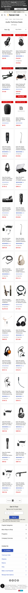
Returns (4, 563)
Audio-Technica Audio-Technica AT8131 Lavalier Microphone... (6, 119)
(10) (10, 243)
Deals (10, 19)
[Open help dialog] (2, 586)
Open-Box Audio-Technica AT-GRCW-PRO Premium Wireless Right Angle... (7, 270)
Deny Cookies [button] (7, 9)
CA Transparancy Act (6, 588)
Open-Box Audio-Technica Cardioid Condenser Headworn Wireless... (7, 331)
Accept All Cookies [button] (20, 9)
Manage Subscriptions (8, 574)
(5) (23, 151)
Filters (6, 29)
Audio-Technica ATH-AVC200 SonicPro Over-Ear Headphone (7, 52)
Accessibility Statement (21, 588)
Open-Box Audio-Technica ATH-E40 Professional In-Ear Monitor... (7, 393)
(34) (10, 151)
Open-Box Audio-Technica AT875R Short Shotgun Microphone (20, 484)
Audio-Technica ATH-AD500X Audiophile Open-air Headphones (21, 52)
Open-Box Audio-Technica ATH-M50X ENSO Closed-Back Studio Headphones (7, 179)
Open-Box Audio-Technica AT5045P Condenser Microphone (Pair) (6, 301)
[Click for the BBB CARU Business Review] (20, 590)
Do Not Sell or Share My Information (9, 585)
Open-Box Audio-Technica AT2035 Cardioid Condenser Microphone (21, 209)
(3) (9, 89)
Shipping (4, 559)
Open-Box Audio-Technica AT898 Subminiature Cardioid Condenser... (21, 393)
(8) (23, 56)
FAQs (3, 567)
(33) (10, 426)
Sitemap (13, 588)
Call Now (8, 550)
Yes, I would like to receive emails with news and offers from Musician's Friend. (14, 520)
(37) (23, 212)
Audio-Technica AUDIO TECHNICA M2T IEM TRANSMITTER (20, 119)
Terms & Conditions (14, 586)
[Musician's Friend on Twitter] (12, 580)
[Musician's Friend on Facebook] (10, 580)
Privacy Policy (14, 2)
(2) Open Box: (6, 245)
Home (6, 19)
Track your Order (6, 555)
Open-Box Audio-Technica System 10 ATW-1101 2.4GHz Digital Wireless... (7, 423)
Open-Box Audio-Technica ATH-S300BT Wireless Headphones (20, 270)
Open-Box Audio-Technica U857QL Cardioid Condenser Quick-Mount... (21, 240)
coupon (19, 11)
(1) (23, 243)
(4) (23, 182)
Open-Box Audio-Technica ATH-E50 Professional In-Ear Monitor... (21, 362)
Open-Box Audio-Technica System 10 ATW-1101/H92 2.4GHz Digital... (21, 454)
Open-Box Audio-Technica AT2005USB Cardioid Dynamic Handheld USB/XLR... (7, 454)
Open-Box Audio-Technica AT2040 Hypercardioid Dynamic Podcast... (7, 209)
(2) (9, 56)
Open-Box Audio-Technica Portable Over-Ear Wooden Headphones (6, 362)
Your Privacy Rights (23, 586)
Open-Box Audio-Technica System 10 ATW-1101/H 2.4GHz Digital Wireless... (7, 484)
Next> (20, 500)
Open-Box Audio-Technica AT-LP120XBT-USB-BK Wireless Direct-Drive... (21, 179)
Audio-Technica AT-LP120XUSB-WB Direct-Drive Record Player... (21, 86)
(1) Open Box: (19, 60)
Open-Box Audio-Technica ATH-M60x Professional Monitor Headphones (21, 331)
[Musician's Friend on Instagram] (18, 580)
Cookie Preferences (7, 6)
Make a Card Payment (7, 570)
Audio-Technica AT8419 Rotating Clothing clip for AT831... (6, 86)
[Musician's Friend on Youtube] (15, 580)
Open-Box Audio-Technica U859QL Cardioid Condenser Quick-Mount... (21, 148)
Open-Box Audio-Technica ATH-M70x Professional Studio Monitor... (21, 423)
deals (14, 11)
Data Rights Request (22, 585)
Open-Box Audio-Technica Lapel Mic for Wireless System (21, 301)
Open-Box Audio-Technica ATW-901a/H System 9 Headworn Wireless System (7, 240)
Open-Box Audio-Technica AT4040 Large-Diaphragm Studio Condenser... (7, 148)
